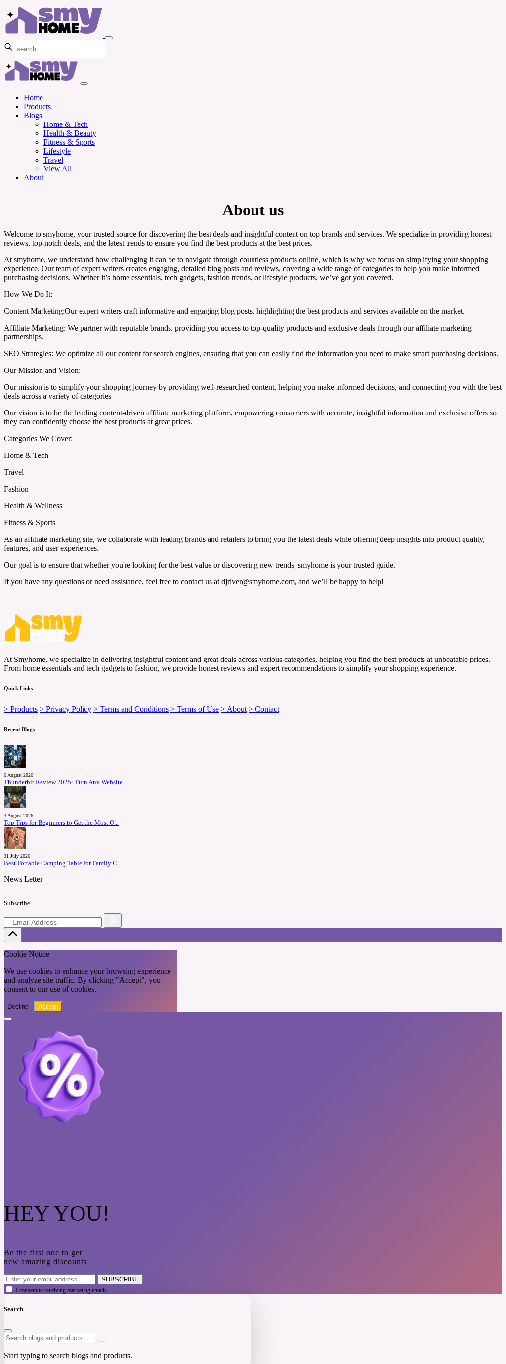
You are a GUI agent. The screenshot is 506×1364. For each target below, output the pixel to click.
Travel (53, 160)
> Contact (264, 709)
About (33, 177)
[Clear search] (101, 1340)
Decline (18, 1006)
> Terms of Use (194, 709)
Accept (48, 1006)
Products (37, 106)
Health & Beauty (69, 133)
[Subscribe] (113, 920)
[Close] (84, 83)
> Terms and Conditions (131, 709)
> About (234, 709)
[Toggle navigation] (109, 37)
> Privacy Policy (65, 709)
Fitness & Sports (69, 142)
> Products (21, 709)
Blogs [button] (33, 115)
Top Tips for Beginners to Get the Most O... (61, 822)
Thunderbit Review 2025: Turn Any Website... (65, 782)
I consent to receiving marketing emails (61, 1290)
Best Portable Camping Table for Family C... (63, 863)
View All (57, 169)
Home (33, 97)
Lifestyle (57, 151)
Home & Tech (65, 124)
